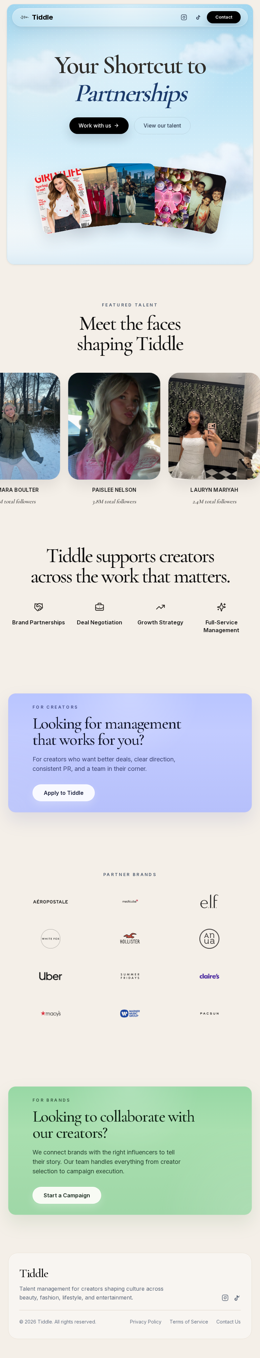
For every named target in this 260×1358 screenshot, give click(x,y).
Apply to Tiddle (64, 792)
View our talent (162, 125)
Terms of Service (189, 1322)
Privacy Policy (145, 1322)
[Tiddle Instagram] (183, 17)
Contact (223, 17)
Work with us (95, 125)
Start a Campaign (67, 1195)
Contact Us (228, 1322)
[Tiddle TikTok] (198, 17)
